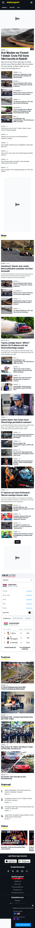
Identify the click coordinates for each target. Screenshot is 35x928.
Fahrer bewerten (10, 647)
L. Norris (13, 633)
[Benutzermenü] (31, 2)
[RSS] (27, 871)
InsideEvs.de (17, 881)
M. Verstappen (14, 638)
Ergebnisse (29, 591)
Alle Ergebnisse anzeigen (25, 648)
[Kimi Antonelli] (8, 642)
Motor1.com (17, 884)
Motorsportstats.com (18, 892)
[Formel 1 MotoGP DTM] (17, 580)
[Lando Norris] (8, 633)
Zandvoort (12, 584)
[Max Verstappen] (8, 637)
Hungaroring (14, 623)
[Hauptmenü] (3, 2)
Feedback (17, 900)
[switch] (30, 612)
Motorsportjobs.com (17, 887)
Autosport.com (17, 889)
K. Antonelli (14, 642)
